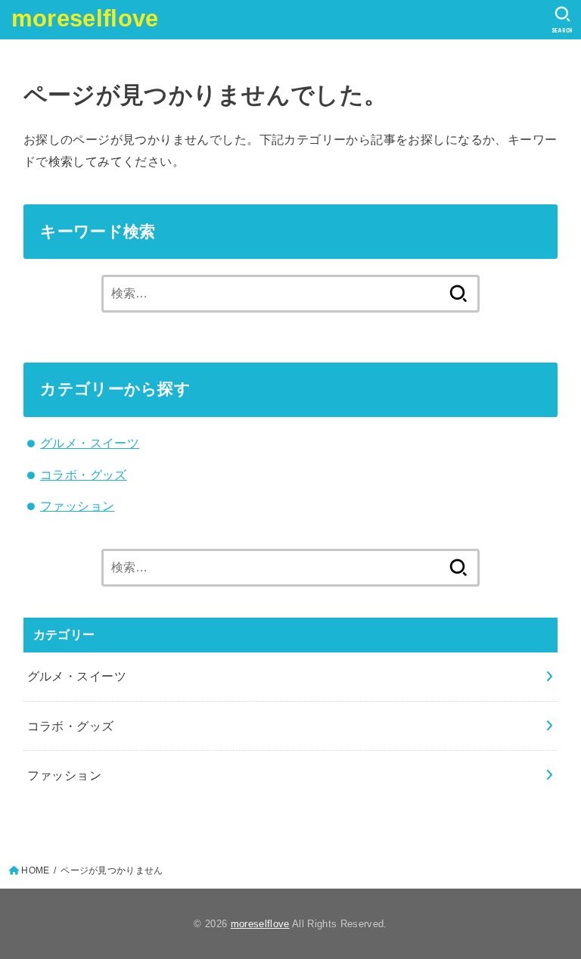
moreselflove (85, 18)
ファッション (77, 505)
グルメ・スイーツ (89, 443)
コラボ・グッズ (83, 474)
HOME (35, 870)
